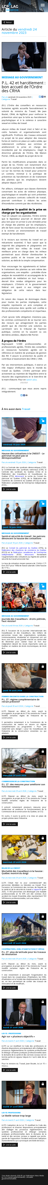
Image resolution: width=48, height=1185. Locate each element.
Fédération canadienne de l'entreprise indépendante (24, 553)
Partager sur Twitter (40, 97)
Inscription (7, 10)
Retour (9, 22)
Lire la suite (11, 489)
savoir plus (31, 379)
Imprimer (45, 97)
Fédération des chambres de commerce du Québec (24, 550)
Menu (43, 5)
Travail (14, 99)
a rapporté (36, 889)
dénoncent (19, 476)
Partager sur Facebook (42, 97)
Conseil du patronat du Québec (23, 548)
